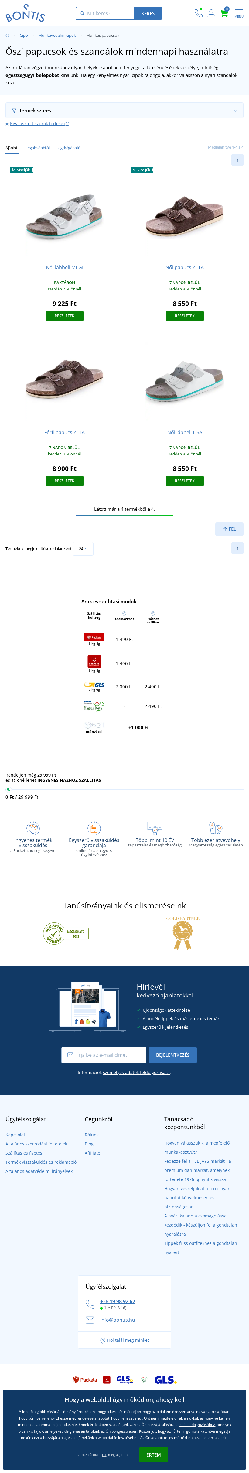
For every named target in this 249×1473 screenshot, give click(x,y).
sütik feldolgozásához (197, 1424)
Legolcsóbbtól (37, 147)
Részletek (64, 315)
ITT (104, 1454)
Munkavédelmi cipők (57, 35)
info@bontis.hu (117, 1320)
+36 (117, 1301)
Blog (89, 1144)
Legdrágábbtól (68, 147)
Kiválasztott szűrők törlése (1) (39, 123)
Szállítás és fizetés (23, 1153)
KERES (148, 13)
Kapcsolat (15, 1135)
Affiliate (92, 1153)
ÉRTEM (153, 1455)
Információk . (124, 1072)
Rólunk (92, 1135)
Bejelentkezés (172, 1055)
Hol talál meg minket (128, 1340)
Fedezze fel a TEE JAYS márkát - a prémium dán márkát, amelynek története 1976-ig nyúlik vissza (197, 1170)
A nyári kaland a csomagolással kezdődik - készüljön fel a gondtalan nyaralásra (200, 1225)
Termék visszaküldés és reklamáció (41, 1162)
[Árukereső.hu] (66, 933)
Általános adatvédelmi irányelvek (39, 1171)
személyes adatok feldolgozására (136, 1072)
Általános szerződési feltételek (36, 1144)
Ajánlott (12, 147)
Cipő (24, 35)
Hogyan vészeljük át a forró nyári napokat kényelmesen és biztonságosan (197, 1198)
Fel (231, 529)
